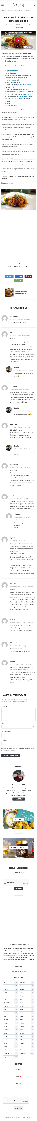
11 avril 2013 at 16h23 (20, 370)
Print (19, 280)
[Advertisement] (18, 233)
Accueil (4, 10)
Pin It (29, 276)
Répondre (27, 319)
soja (9, 266)
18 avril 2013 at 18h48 (20, 449)
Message (4, 706)
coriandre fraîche (14, 82)
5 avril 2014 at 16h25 (16, 541)
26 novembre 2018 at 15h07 (22, 517)
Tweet (10, 276)
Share (20, 276)
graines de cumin (23, 89)
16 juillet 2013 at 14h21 (16, 467)
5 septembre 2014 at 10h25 (18, 586)
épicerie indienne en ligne (23, 960)
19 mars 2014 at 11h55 (16, 498)
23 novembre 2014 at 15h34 (18, 622)
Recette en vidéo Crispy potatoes (21, 293)
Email (18, 1076)
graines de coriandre (24, 85)
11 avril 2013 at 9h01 (16, 389)
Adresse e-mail (6, 731)
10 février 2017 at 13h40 (17, 664)
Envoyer (18, 1108)
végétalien (17, 266)
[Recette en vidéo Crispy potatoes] (9, 292)
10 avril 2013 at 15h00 (16, 335)
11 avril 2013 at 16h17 (20, 411)
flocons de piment (17, 99)
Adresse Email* (18, 872)
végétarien (26, 266)
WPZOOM (31, 1117)
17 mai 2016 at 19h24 (16, 646)
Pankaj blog (18, 4)
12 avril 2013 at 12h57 (16, 427)
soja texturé (14, 71)
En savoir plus (18, 799)
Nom (2, 723)
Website (4, 740)
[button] (2, 5)
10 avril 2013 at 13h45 (16, 319)
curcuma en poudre (25, 96)
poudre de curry (28, 94)
